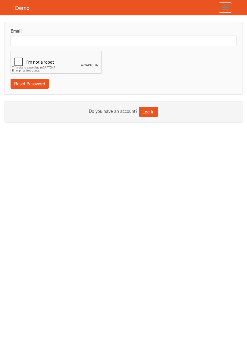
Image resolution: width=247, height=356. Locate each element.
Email (16, 31)
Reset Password (29, 84)
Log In (148, 112)
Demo (22, 7)
